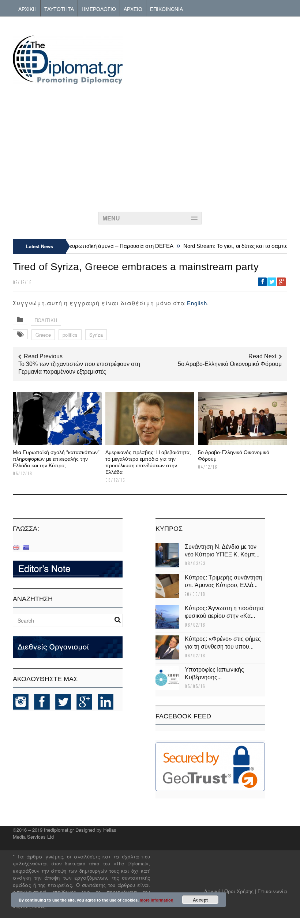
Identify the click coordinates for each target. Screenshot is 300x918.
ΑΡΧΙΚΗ (27, 8)
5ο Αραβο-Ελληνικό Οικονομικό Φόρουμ (230, 364)
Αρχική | (214, 891)
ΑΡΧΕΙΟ (133, 8)
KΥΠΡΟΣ (169, 528)
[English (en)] (16, 547)
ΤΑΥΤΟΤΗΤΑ (59, 8)
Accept (200, 899)
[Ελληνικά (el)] (26, 547)
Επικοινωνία (272, 891)
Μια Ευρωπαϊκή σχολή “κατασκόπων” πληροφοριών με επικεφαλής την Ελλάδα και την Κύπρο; (56, 458)
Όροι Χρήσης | (240, 891)
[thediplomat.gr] (68, 80)
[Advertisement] (150, 146)
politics (70, 334)
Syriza (96, 334)
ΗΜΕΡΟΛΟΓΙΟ (99, 8)
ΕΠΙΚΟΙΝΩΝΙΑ (166, 8)
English (197, 303)
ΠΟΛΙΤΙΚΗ (46, 320)
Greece (43, 334)
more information (156, 900)
